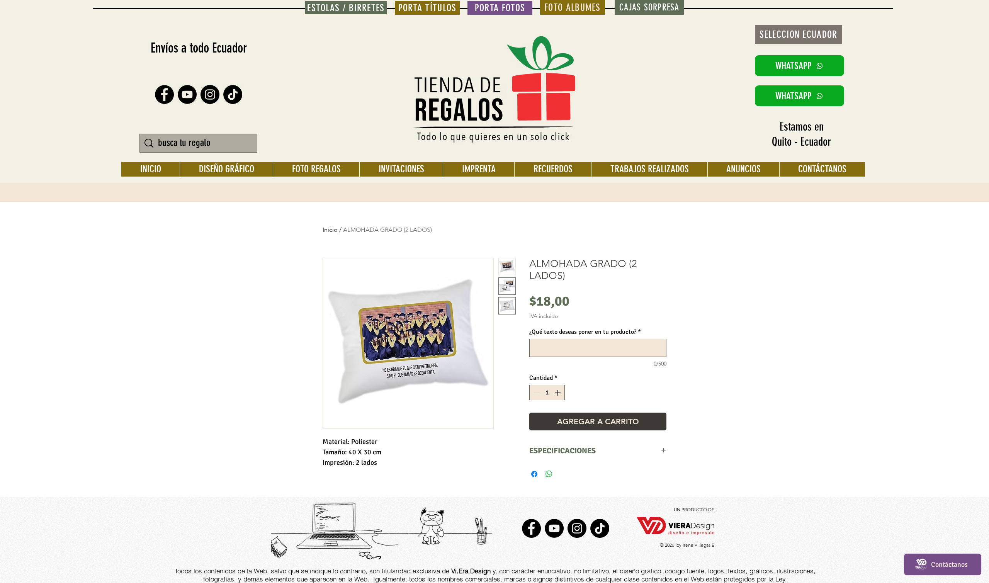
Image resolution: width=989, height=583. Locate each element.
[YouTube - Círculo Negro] (187, 94)
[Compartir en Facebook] (534, 474)
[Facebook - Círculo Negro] (164, 94)
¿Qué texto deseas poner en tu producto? (585, 332)
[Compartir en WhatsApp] (549, 474)
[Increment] (558, 392)
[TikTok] (232, 94)
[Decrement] (535, 392)
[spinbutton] (547, 392)
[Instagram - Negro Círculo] (210, 94)
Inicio (330, 229)
